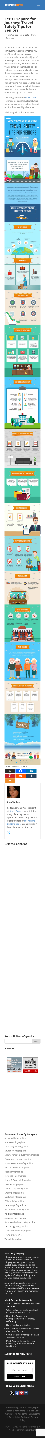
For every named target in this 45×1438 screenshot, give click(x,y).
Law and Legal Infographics (17, 1188)
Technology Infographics (16, 1226)
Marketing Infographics (15, 1197)
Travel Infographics (13, 1234)
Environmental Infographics (17, 1159)
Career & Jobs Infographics (17, 1146)
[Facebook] (21, 771)
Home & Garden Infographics (18, 1180)
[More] (10, 780)
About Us (22, 1413)
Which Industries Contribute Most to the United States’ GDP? (22, 1311)
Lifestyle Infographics (14, 1192)
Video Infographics (13, 1239)
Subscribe (19, 1376)
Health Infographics (13, 1171)
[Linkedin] (31, 771)
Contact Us (34, 1413)
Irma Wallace (12, 35)
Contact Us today (12, 1288)
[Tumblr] (31, 776)
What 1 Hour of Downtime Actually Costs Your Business (22, 1330)
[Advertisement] (22, 936)
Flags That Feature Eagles (18, 1325)
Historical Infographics (15, 1176)
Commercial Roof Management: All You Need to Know (22, 1336)
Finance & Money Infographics (18, 1163)
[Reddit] (21, 776)
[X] (10, 771)
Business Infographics (14, 1142)
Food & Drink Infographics (16, 1167)
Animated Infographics (15, 1138)
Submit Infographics (16, 1407)
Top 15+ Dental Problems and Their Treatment (23, 1305)
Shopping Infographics (15, 1218)
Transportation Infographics (17, 1230)
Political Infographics (14, 1213)
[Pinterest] (10, 776)
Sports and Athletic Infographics (19, 1222)
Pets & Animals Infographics (17, 1209)
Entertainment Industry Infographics (21, 1154)
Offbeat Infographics (14, 1201)
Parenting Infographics (15, 1205)
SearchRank (15, 811)
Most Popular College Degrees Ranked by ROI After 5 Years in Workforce (20, 1344)
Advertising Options (19, 1417)
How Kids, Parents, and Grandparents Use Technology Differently (20, 1319)
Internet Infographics (14, 1184)
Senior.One (30, 97)
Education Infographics (15, 1150)
